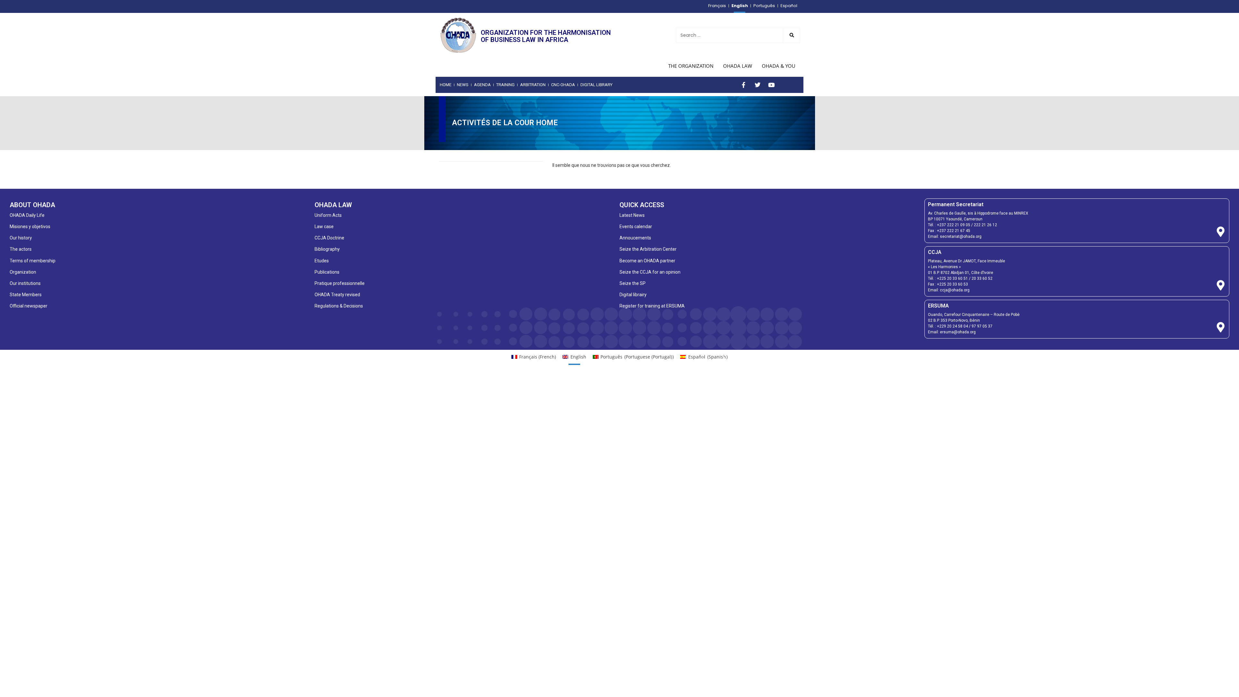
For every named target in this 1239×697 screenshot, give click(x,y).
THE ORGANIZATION (690, 66)
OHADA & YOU (778, 66)
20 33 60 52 (982, 278)
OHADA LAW (737, 66)
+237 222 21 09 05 (953, 225)
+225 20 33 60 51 (952, 278)
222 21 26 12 (985, 225)
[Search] (791, 35)
